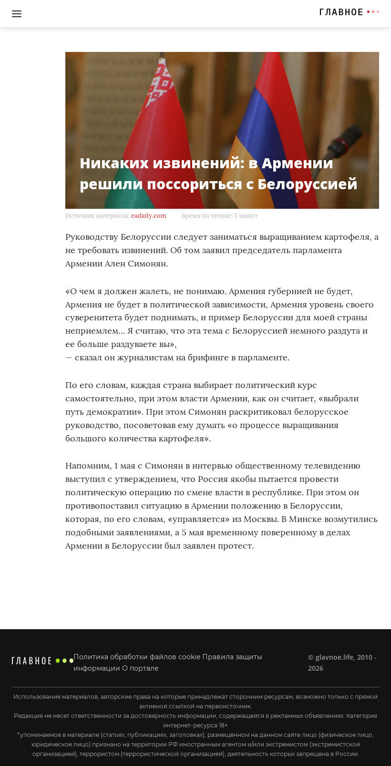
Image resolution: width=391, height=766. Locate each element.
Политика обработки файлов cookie (136, 657)
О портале (140, 668)
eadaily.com (148, 216)
